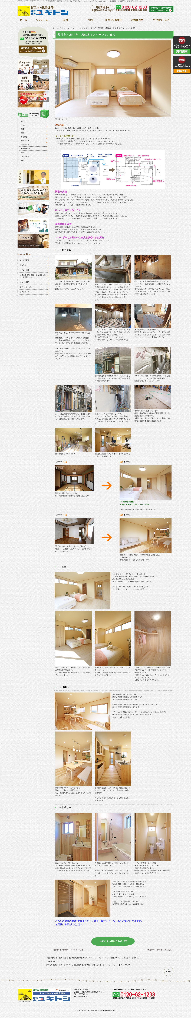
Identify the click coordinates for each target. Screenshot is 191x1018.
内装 (22, 160)
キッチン (24, 121)
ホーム (55, 28)
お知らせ (23, 265)
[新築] (65, 21)
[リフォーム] (42, 21)
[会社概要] (161, 21)
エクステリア (26, 141)
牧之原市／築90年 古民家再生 (159, 950)
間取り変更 (25, 156)
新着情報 (86, 965)
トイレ (23, 125)
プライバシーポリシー (27, 287)
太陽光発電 (25, 145)
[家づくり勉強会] (113, 21)
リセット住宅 (90, 28)
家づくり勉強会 (51, 965)
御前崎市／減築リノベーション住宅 (68, 950)
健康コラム (136, 958)
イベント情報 (24, 270)
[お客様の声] (137, 21)
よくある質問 (24, 260)
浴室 (22, 129)
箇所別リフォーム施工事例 (120, 958)
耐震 (22, 152)
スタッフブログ (64, 965)
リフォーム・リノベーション (72, 28)
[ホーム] (24, 21)
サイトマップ (24, 292)
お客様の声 (51, 961)
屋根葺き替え (26, 148)
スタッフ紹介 (24, 282)
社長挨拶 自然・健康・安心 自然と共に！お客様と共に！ (67, 958)
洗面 (22, 133)
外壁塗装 (24, 137)
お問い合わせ (96, 965)
